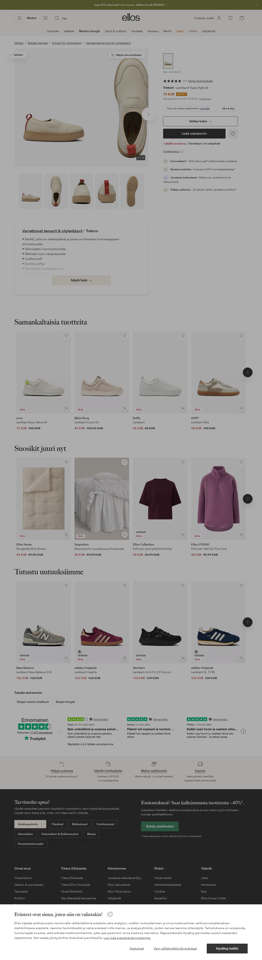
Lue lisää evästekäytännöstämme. (127, 938)
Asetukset (137, 948)
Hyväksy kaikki (227, 948)
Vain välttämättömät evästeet (175, 948)
